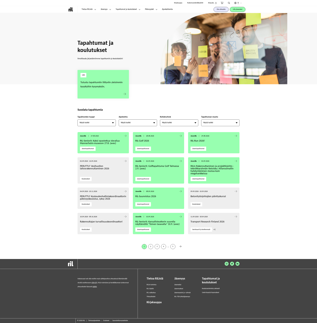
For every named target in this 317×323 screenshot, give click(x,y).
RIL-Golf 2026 (142, 141)
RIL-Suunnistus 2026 (145, 196)
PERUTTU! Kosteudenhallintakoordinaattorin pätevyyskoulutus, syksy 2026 (103, 197)
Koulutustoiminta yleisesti (211, 289)
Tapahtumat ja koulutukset (126, 9)
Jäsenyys (104, 9)
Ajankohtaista (167, 9)
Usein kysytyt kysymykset (210, 292)
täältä (94, 287)
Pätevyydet (149, 9)
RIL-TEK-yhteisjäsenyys (182, 297)
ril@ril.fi (94, 283)
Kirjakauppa (178, 3)
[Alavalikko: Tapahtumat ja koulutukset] (139, 9)
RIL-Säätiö (150, 289)
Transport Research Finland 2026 (207, 222)
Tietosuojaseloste (94, 321)
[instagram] (227, 264)
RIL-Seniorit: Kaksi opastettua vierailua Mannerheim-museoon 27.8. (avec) (100, 142)
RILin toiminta (151, 285)
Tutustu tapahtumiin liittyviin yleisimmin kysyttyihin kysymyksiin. (101, 84)
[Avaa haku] (228, 2)
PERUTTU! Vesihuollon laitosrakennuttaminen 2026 (94, 167)
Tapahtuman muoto (209, 117)
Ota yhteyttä (221, 9)
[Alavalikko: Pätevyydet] (156, 9)
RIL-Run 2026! (198, 141)
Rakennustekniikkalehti (195, 3)
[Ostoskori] (222, 2)
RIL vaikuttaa (151, 293)
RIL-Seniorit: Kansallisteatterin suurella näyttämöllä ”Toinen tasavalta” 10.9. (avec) (157, 223)
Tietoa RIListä (87, 9)
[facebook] (232, 264)
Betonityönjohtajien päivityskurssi (208, 196)
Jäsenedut (177, 285)
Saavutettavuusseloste (120, 321)
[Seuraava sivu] (180, 246)
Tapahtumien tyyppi (86, 117)
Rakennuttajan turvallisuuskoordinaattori (101, 222)
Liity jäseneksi (237, 9)
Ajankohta (123, 117)
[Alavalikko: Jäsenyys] (110, 9)
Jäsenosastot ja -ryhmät (182, 293)
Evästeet (106, 321)
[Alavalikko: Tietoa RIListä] (95, 9)
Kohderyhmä (165, 117)
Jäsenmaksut (178, 289)
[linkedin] (237, 264)
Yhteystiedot (151, 297)
